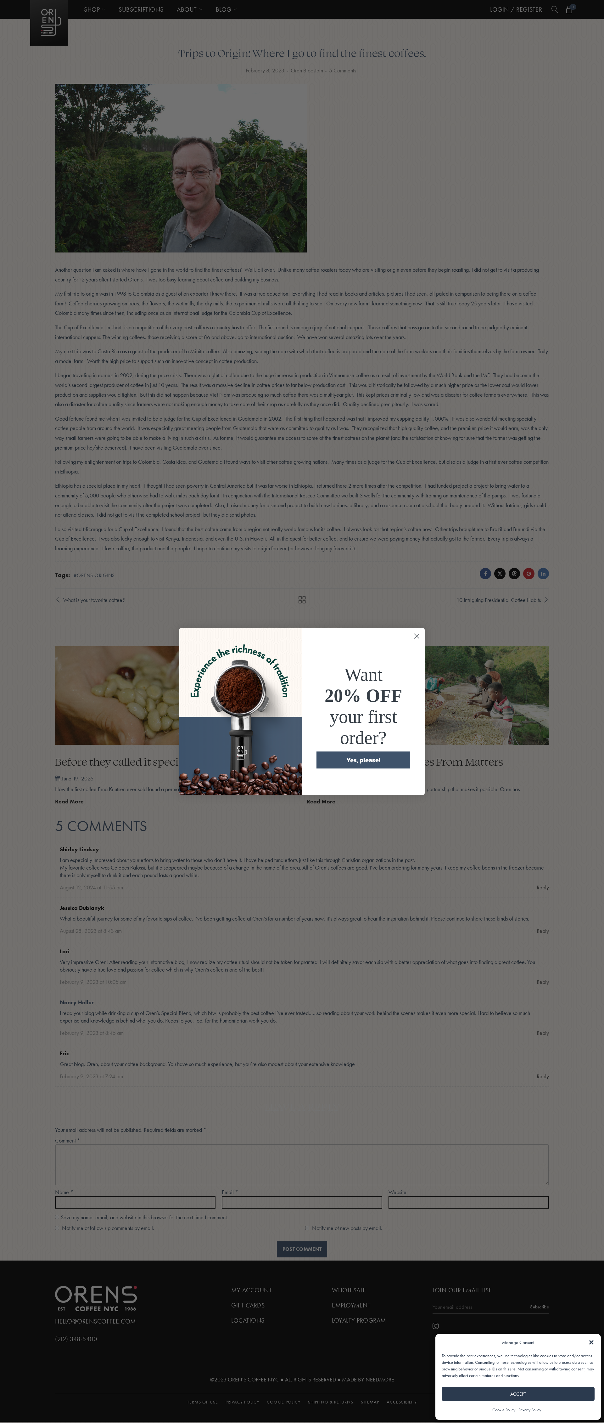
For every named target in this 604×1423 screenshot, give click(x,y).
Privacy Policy (529, 1410)
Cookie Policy (503, 1410)
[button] (591, 1342)
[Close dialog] (416, 636)
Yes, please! (363, 760)
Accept (518, 1394)
